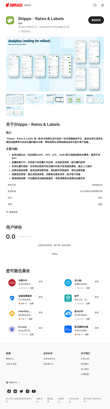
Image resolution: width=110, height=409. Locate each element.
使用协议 (61, 400)
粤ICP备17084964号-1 (92, 400)
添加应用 (96, 20)
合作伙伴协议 (74, 400)
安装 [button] (41, 281)
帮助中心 (10, 358)
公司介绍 (85, 358)
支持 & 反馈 (11, 364)
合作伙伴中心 (49, 358)
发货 (100, 204)
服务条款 (40, 400)
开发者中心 (48, 364)
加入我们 (85, 369)
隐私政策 (50, 400)
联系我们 (85, 364)
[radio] (20, 236)
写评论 (55, 254)
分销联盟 (85, 374)
